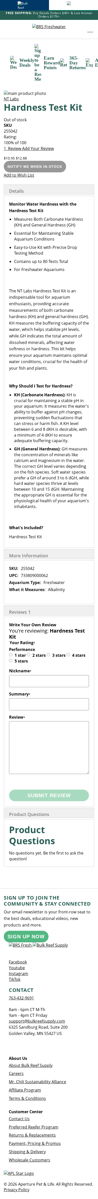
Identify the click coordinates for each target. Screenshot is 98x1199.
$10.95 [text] (10, 158)
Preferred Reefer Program (33, 1127)
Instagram (18, 973)
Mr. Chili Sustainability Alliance (37, 1082)
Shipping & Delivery (27, 1151)
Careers (16, 1073)
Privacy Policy (16, 1189)
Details (16, 191)
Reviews (20, 612)
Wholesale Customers (29, 1160)
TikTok (14, 979)
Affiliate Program (25, 1090)
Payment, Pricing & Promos (35, 1143)
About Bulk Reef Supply (31, 1065)
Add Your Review (38, 148)
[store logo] (49, 29)
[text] (49, 143)
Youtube (17, 968)
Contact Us (19, 1118)
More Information (28, 556)
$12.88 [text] (21, 158)
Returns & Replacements (32, 1135)
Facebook (18, 962)
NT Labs (11, 99)
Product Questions (29, 814)
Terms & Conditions (27, 1098)
